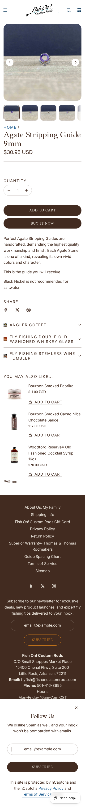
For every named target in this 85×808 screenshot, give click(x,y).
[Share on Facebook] (6, 311)
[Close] (76, 708)
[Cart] (79, 10)
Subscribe (42, 640)
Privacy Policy (51, 788)
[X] (42, 586)
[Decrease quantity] (9, 190)
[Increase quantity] (26, 190)
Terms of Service (37, 794)
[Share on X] (17, 311)
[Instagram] (54, 586)
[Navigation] (5, 10)
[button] (9, 62)
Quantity (15, 180)
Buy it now (43, 223)
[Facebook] (31, 586)
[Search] (69, 10)
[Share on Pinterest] (28, 311)
